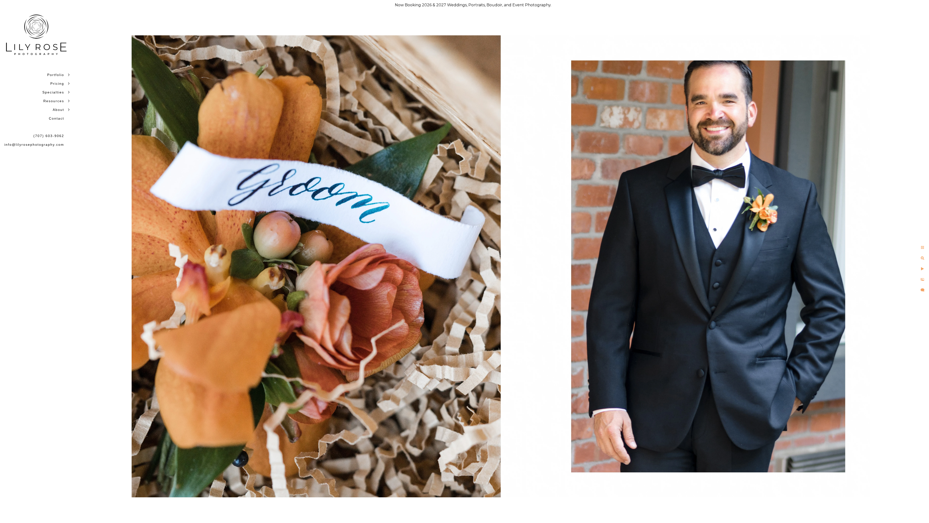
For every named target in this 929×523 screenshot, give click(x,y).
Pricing (57, 83)
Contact (56, 118)
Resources (53, 101)
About (58, 110)
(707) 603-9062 (48, 136)
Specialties (53, 92)
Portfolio (55, 75)
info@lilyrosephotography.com (34, 144)
